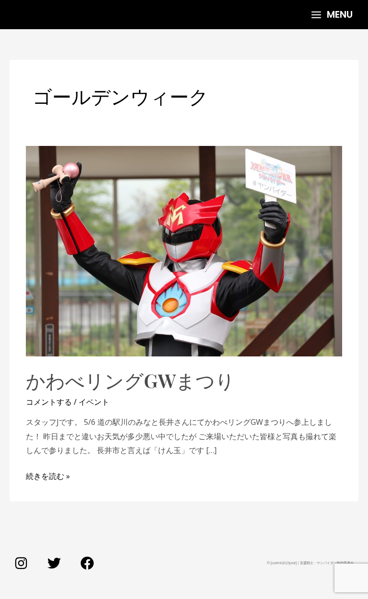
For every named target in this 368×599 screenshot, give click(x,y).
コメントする (49, 402)
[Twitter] (54, 563)
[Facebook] (87, 563)
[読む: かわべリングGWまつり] (184, 250)
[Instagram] (21, 563)
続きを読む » (48, 475)
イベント (94, 402)
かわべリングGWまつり (130, 380)
